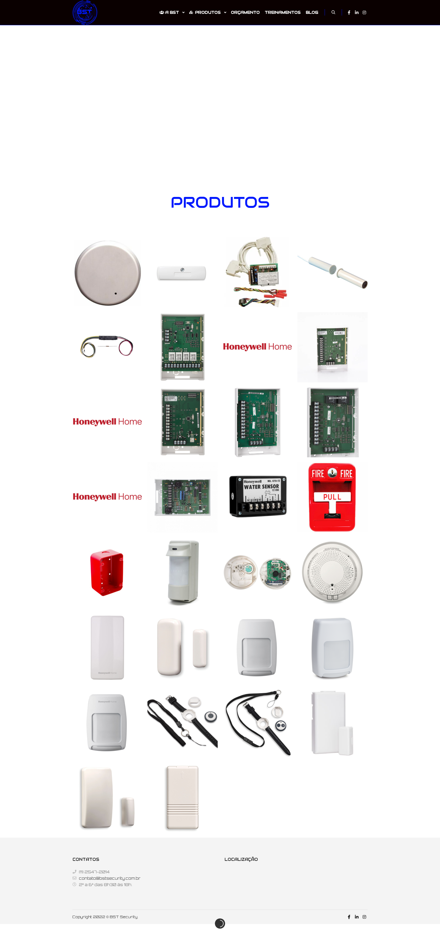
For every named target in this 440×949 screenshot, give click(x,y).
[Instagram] (364, 12)
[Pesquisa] (333, 12)
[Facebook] (349, 12)
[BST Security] (85, 12)
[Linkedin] (356, 12)
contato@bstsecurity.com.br (110, 878)
